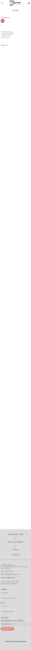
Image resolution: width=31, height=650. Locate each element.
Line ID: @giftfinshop (8, 578)
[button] (2, 3)
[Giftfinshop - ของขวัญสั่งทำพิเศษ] (15, 3)
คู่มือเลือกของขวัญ (8, 611)
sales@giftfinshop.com (12, 574)
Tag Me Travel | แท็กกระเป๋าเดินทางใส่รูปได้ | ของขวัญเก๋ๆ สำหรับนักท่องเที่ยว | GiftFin (7, 34)
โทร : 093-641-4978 (7, 571)
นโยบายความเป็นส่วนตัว (9, 598)
